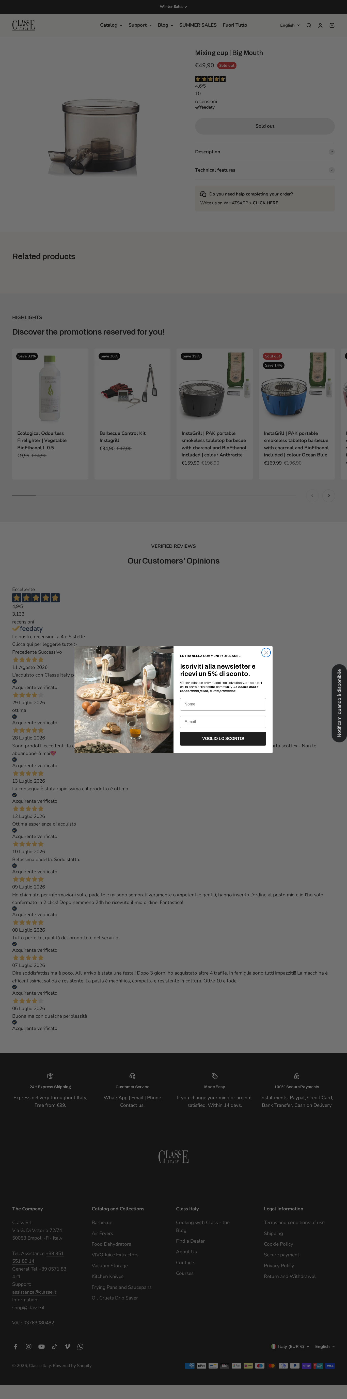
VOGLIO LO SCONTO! (223, 738)
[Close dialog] (266, 652)
